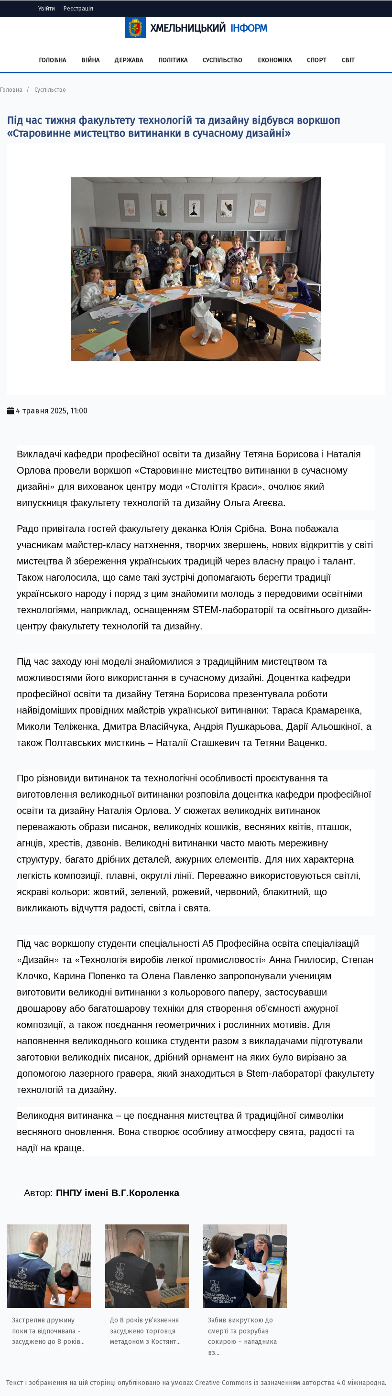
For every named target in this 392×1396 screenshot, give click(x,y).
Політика (172, 60)
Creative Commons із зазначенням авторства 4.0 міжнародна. (290, 1383)
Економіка (275, 60)
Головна (52, 60)
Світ (348, 60)
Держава (129, 60)
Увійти (46, 8)
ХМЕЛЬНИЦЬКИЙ (209, 28)
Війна (90, 60)
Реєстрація (78, 8)
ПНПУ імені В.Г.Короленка (117, 1192)
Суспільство (222, 60)
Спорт (317, 60)
